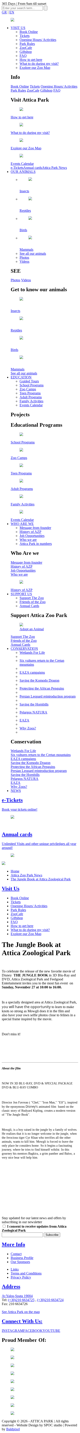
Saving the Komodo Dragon (39, 680)
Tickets (25, 36)
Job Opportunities (32, 536)
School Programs (32, 385)
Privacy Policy (21, 1277)
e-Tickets (17, 168)
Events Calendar (31, 405)
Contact (16, 1254)
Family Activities (31, 401)
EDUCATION (21, 377)
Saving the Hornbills (34, 704)
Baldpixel (13, 1429)
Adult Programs (31, 397)
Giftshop (26, 52)
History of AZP (30, 532)
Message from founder (35, 528)
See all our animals (33, 253)
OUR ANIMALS (23, 172)
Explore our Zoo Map (35, 67)
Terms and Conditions (26, 1273)
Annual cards (32, 168)
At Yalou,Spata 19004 (17, 1296)
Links (15, 1269)
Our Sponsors (20, 1262)
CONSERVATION (24, 648)
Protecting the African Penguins (42, 688)
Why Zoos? (28, 728)
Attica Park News (54, 168)
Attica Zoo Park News (26, 875)
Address (11, 1286)
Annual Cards (29, 606)
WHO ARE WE (22, 524)
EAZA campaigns (32, 672)
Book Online (29, 32)
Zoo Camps (28, 389)
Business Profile (22, 1258)
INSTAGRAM (12, 1331)
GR (4, 12)
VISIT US (18, 28)
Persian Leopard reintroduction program (48, 696)
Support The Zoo (32, 598)
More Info (13, 1244)
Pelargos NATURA (33, 712)
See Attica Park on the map (21, 1312)
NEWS (16, 791)
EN (11, 12)
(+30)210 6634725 (21, 1300)
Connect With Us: (22, 1321)
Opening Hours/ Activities (38, 40)
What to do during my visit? (39, 64)
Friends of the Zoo (33, 602)
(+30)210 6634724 (50, 1300)
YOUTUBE (51, 1331)
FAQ (23, 56)
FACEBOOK (33, 1331)
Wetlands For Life (32, 652)
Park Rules (27, 44)
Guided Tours (29, 381)
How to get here (31, 60)
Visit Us (10, 888)
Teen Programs (30, 393)
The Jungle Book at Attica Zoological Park (41, 879)
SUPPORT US (21, 594)
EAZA (24, 720)
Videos (24, 261)
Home (15, 871)
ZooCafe (26, 48)
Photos (24, 257)
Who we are (28, 540)
